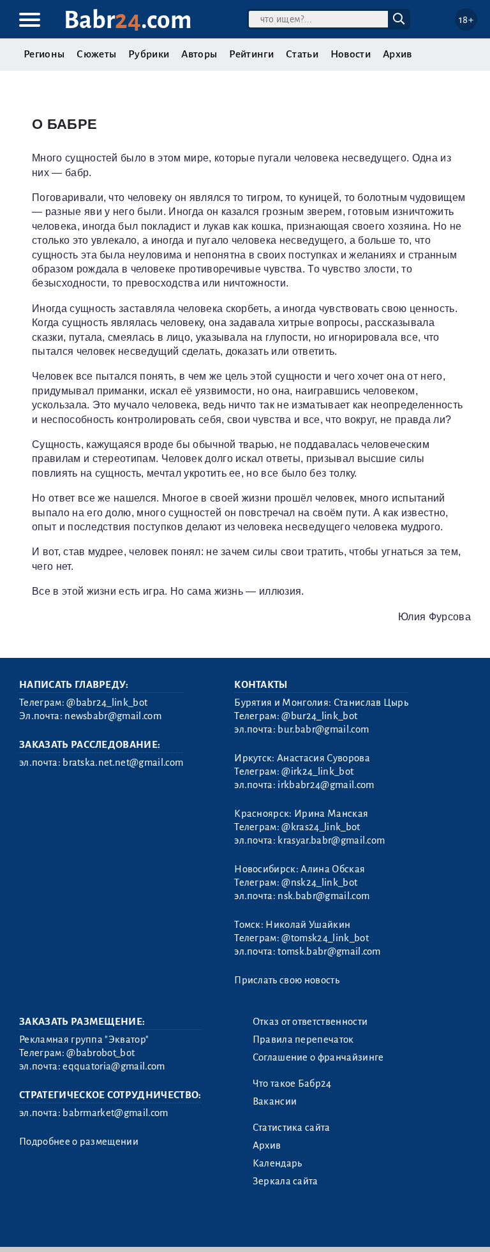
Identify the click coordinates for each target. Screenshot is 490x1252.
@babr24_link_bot (106, 702)
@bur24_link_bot (319, 716)
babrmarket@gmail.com (115, 1113)
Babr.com (128, 20)
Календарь (277, 1163)
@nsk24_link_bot (319, 882)
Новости (350, 54)
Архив (397, 54)
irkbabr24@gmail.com (326, 785)
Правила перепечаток (303, 1039)
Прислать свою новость (286, 980)
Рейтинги (251, 54)
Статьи (302, 54)
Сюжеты (96, 54)
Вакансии (275, 1101)
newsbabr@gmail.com (112, 716)
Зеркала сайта (285, 1181)
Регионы (44, 54)
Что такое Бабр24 (292, 1083)
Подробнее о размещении (78, 1141)
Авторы (199, 54)
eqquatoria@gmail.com (114, 1066)
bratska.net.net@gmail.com (123, 762)
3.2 (97, 1226)
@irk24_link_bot (317, 771)
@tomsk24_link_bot (324, 938)
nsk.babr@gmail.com (323, 896)
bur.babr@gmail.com (323, 729)
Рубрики (148, 54)
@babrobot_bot (100, 1053)
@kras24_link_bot (320, 827)
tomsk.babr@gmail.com (329, 951)
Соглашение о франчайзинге (318, 1057)
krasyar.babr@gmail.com (331, 840)
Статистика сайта (291, 1127)
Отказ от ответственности (310, 1022)
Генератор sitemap (309, 1226)
